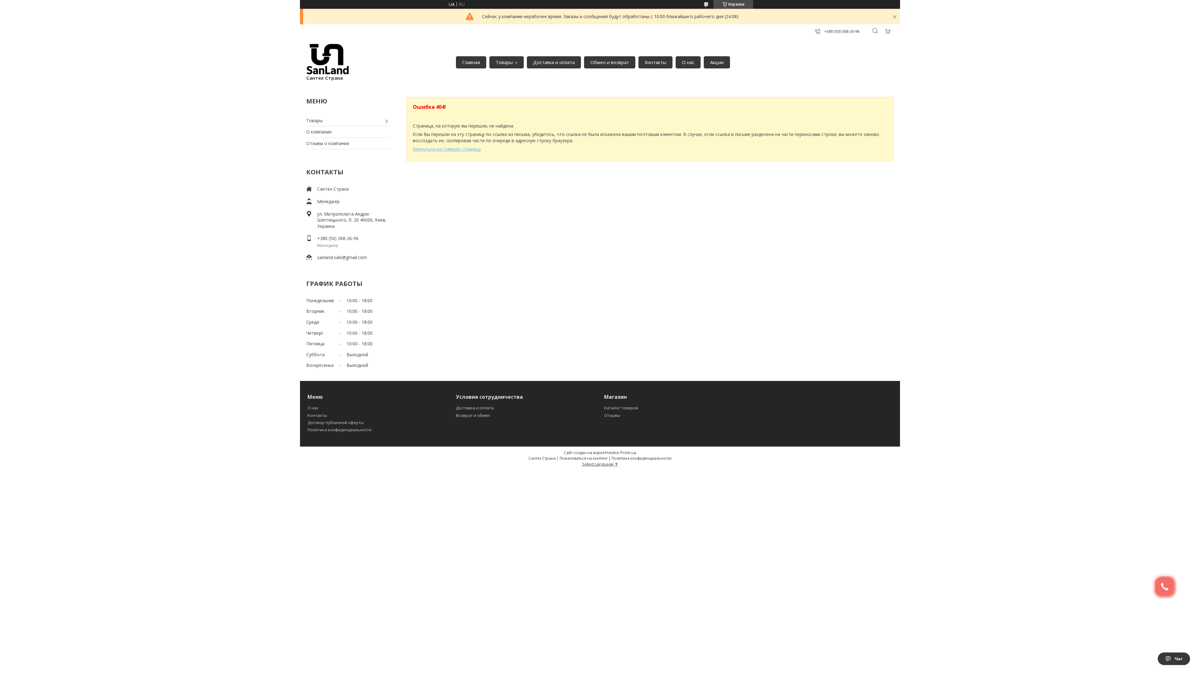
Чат (1178, 658)
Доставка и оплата (554, 62)
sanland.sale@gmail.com (342, 257)
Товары (504, 62)
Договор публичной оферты (336, 422)
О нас (688, 62)
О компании (319, 132)
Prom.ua (628, 452)
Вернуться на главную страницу (447, 149)
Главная (471, 62)
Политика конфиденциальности (340, 429)
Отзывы (612, 415)
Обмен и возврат (609, 62)
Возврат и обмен (473, 415)
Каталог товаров (621, 408)
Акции (717, 62)
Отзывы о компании (327, 143)
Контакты (655, 62)
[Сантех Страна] (327, 59)
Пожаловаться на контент (584, 458)
